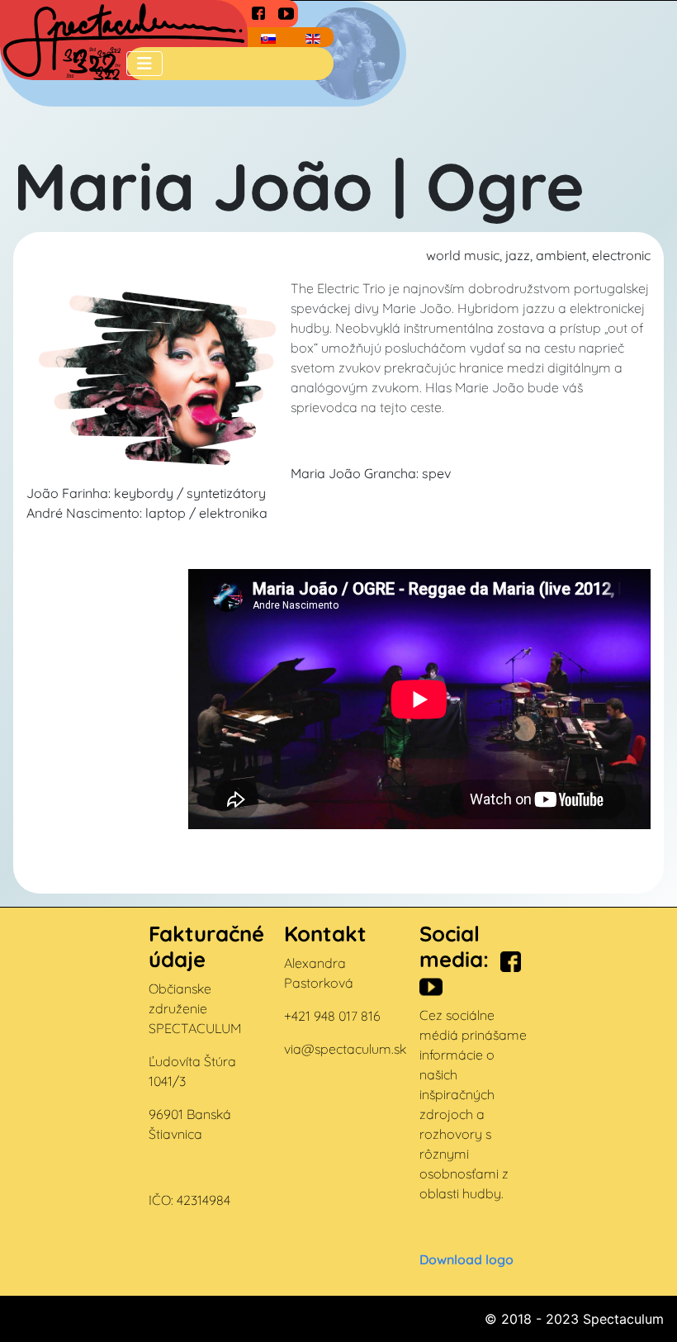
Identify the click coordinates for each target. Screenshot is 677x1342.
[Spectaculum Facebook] (258, 12)
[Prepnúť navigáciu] (144, 63)
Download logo (466, 1259)
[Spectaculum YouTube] (286, 12)
